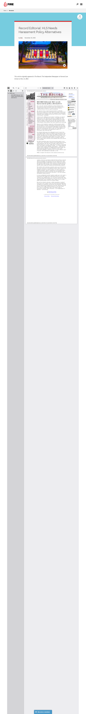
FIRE (21, 38)
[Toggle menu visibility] (81, 4)
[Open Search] (78, 4)
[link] (9, 4)
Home (5, 10)
